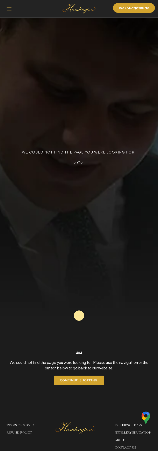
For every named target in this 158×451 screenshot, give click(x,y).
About (120, 440)
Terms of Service (21, 425)
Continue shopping (79, 380)
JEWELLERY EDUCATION (133, 432)
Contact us (125, 447)
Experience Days (128, 425)
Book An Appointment (134, 7)
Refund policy (19, 432)
